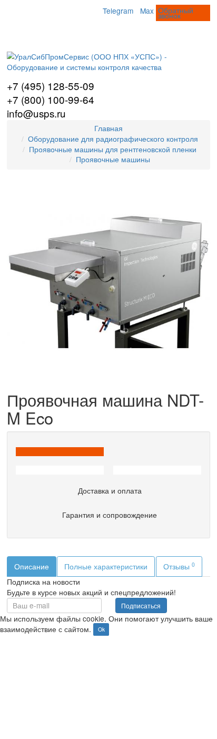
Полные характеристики (105, 566)
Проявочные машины (113, 159)
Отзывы (179, 566)
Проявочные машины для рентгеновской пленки (112, 149)
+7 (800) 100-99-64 (50, 99)
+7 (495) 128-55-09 (50, 85)
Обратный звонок (175, 13)
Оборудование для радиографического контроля (113, 138)
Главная (108, 128)
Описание (31, 566)
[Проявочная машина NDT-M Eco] (108, 280)
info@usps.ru (36, 113)
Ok (101, 630)
